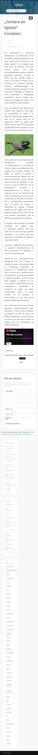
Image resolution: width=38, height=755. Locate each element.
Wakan (19, 4)
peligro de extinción (9, 691)
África (8, 740)
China (8, 606)
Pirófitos (11, 552)
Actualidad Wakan (12, 47)
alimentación (10, 578)
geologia (9, 649)
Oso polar (9, 680)
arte (8, 590)
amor (8, 582)
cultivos (9, 617)
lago (8, 669)
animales (9, 586)
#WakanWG (10, 566)
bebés (8, 598)
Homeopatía (10, 653)
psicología (9, 712)
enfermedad (10, 629)
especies (9, 633)
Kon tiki (9, 665)
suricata (9, 732)
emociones (9, 625)
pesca (8, 696)
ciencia (8, 610)
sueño (8, 728)
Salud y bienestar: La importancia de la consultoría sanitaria (10, 486)
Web (6, 419)
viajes (8, 736)
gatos (8, 645)
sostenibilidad (10, 724)
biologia (9, 602)
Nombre (8, 409)
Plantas (8, 704)
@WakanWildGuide (12, 570)
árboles (9, 744)
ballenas (9, 594)
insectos (9, 657)
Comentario (8, 391)
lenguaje (9, 672)
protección (9, 708)
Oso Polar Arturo (9, 685)
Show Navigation (31, 18)
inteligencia (10, 661)
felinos (8, 637)
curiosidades (10, 621)
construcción (10, 613)
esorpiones (9, 350)
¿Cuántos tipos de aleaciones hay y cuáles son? (10, 476)
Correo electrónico (8, 416)
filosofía (8, 641)
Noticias (20, 47)
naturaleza (9, 676)
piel (8, 700)
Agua (8, 574)
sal (7, 716)
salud (8, 720)
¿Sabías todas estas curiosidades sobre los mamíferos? (9, 522)
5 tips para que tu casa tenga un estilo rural (10, 448)
